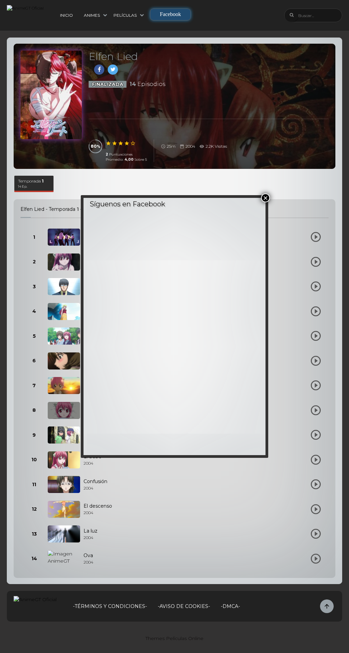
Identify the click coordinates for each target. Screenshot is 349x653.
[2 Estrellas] (115, 143)
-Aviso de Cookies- (184, 606)
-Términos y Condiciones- (110, 606)
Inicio (66, 15)
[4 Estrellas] (127, 143)
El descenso (98, 506)
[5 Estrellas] (133, 143)
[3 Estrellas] (121, 143)
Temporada (31, 183)
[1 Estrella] (109, 143)
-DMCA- (230, 606)
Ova (88, 555)
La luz (90, 531)
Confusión (95, 481)
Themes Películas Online (174, 638)
